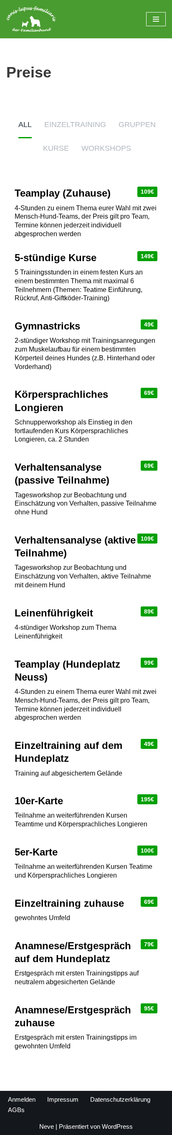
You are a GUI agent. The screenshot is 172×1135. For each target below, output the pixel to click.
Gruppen (137, 124)
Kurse (56, 148)
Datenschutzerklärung (120, 1099)
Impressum (62, 1099)
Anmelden (21, 1099)
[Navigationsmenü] (156, 19)
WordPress (117, 1126)
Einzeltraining (75, 124)
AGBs (16, 1109)
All (25, 124)
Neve (46, 1126)
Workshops (106, 148)
